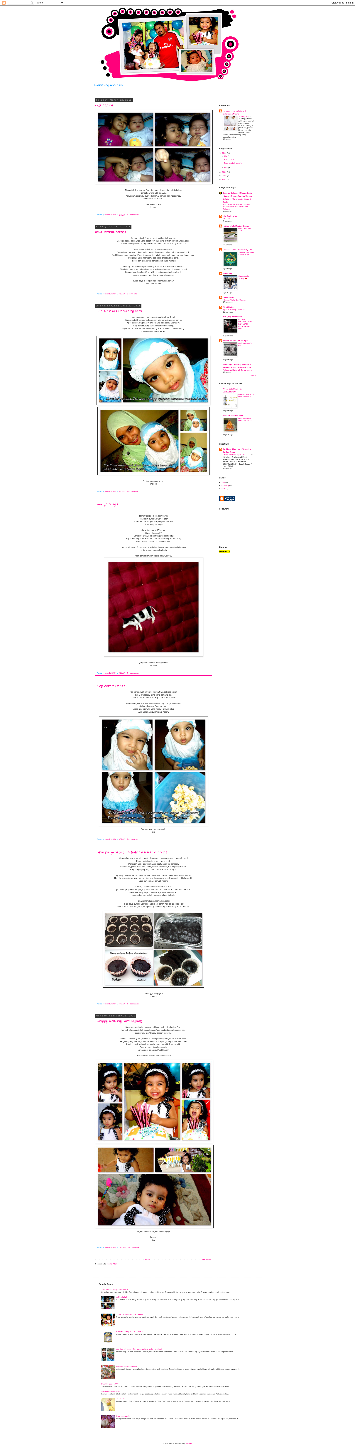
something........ (230, 273)
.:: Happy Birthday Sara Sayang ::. (119, 1021)
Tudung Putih (244, 116)
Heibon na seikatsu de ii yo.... (236, 341)
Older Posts (206, 1259)
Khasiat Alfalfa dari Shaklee (234, 300)
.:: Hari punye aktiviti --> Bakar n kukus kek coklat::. (131, 852)
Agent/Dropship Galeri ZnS (234, 310)
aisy (223, 482)
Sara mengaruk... (123, 1416)
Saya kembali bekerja (110, 232)
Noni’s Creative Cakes (233, 416)
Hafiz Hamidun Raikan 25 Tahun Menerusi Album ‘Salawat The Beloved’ (237, 206)
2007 (224, 179)
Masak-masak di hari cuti (126, 1366)
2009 (224, 172)
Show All (253, 376)
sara (223, 489)
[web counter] (224, 552)
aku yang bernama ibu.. (233, 317)
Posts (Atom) (112, 1264)
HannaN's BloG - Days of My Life (237, 250)
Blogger (189, 1443)
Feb (226, 167)
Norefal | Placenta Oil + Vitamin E (246, 395)
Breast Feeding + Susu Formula (129, 1332)
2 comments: (132, 294)
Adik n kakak (104, 105)
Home (147, 1259)
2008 (224, 176)
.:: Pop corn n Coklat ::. (111, 686)
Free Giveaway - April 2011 (234, 455)
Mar (226, 156)
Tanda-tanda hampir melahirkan (114, 1290)
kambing (225, 486)
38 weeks (120, 1399)
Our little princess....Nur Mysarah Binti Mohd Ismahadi (139, 1349)
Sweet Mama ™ (230, 297)
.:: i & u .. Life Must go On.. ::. (236, 226)
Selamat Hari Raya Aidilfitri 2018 (246, 253)
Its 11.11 (226, 219)
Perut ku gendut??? (110, 1384)
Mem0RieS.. (228, 307)
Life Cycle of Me (230, 216)
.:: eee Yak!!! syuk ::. (108, 504)
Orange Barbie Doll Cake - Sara (245, 419)
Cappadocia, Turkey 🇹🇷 (243, 277)
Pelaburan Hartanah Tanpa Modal (237, 370)
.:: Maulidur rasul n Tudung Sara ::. (119, 311)
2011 (224, 153)
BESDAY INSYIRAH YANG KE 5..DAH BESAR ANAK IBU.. (245, 323)
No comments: (133, 215)
